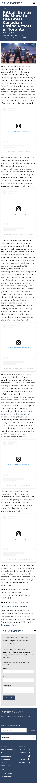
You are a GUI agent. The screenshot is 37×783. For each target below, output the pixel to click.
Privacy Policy (6, 777)
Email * (5, 677)
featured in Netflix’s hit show (14, 494)
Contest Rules (6, 773)
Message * (7, 686)
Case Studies (6, 756)
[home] (12, 3)
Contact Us (5, 766)
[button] (34, 3)
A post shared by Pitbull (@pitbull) (18, 151)
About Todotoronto (8, 750)
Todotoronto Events (9, 753)
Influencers (5, 759)
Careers (4, 762)
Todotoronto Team (17, 32)
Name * (6, 668)
